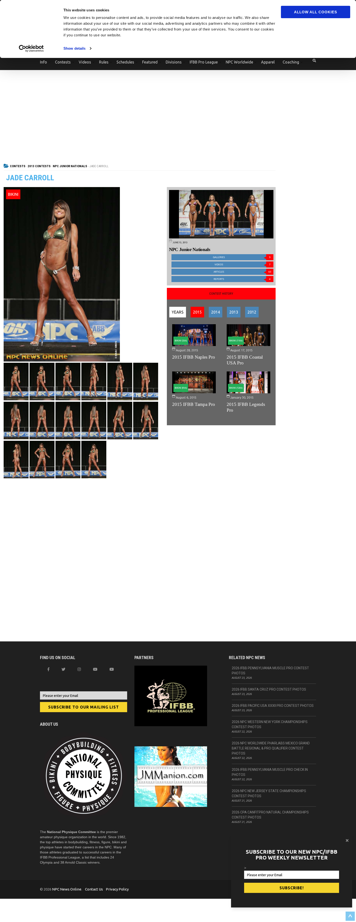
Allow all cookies (315, 12)
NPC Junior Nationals (70, 166)
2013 (233, 312)
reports (242, 279)
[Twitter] (63, 669)
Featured (150, 62)
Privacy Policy (117, 889)
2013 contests (39, 166)
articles (242, 271)
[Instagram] (79, 669)
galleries (242, 257)
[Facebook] (48, 669)
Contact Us (94, 889)
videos (243, 264)
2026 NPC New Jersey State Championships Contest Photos (269, 793)
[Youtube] (111, 669)
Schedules (125, 62)
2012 (252, 312)
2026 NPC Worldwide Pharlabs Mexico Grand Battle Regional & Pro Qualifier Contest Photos (271, 748)
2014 (215, 312)
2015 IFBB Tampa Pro (193, 404)
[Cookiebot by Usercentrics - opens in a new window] (31, 48)
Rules (103, 62)
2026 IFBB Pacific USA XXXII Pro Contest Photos (273, 706)
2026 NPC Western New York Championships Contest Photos (270, 724)
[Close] (347, 840)
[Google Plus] (95, 669)
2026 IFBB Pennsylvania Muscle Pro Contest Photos (270, 670)
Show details (74, 48)
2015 (197, 312)
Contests (63, 62)
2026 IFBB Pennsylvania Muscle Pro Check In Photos (270, 772)
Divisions (174, 62)
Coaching (291, 62)
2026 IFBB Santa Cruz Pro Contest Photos (269, 689)
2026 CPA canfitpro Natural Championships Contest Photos (270, 814)
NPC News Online (66, 889)
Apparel (268, 62)
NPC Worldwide (239, 62)
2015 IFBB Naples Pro (193, 357)
